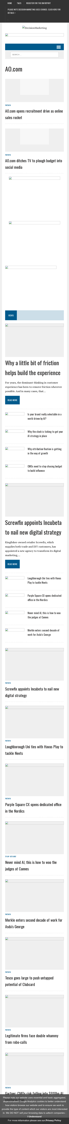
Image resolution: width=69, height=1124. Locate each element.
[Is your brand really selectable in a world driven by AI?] (14, 420)
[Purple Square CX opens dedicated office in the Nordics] (14, 602)
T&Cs (19, 3)
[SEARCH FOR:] (34, 54)
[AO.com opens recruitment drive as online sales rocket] (34, 92)
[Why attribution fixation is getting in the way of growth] (14, 455)
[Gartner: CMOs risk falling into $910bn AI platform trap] (34, 1083)
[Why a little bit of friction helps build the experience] (34, 354)
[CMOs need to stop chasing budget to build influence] (14, 472)
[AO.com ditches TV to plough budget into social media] (34, 142)
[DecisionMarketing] (34, 28)
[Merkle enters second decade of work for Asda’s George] (14, 636)
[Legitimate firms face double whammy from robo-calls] (34, 1025)
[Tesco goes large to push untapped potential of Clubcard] (34, 967)
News (8, 105)
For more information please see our (34, 1120)
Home (10, 3)
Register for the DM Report (38, 3)
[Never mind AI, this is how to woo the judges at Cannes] (14, 619)
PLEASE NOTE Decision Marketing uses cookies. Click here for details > (34, 11)
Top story (10, 856)
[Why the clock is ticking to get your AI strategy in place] (14, 438)
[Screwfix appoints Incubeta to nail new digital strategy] (34, 514)
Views (11, 315)
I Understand (34, 1116)
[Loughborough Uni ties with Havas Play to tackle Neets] (14, 584)
